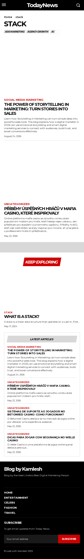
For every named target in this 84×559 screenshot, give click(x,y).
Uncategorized (17, 204)
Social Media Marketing (23, 99)
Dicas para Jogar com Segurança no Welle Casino (41, 439)
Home (8, 17)
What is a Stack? (21, 316)
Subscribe (69, 538)
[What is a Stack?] (42, 288)
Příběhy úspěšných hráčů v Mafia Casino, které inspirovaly (40, 211)
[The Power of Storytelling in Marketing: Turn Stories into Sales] (42, 67)
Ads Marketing (14, 31)
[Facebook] (4, 481)
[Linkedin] (17, 481)
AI (52, 31)
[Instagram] (11, 481)
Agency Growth (37, 31)
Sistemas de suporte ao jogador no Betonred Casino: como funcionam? (36, 413)
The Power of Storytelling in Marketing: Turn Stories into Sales (36, 109)
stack (8, 312)
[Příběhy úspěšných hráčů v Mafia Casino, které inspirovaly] (42, 172)
